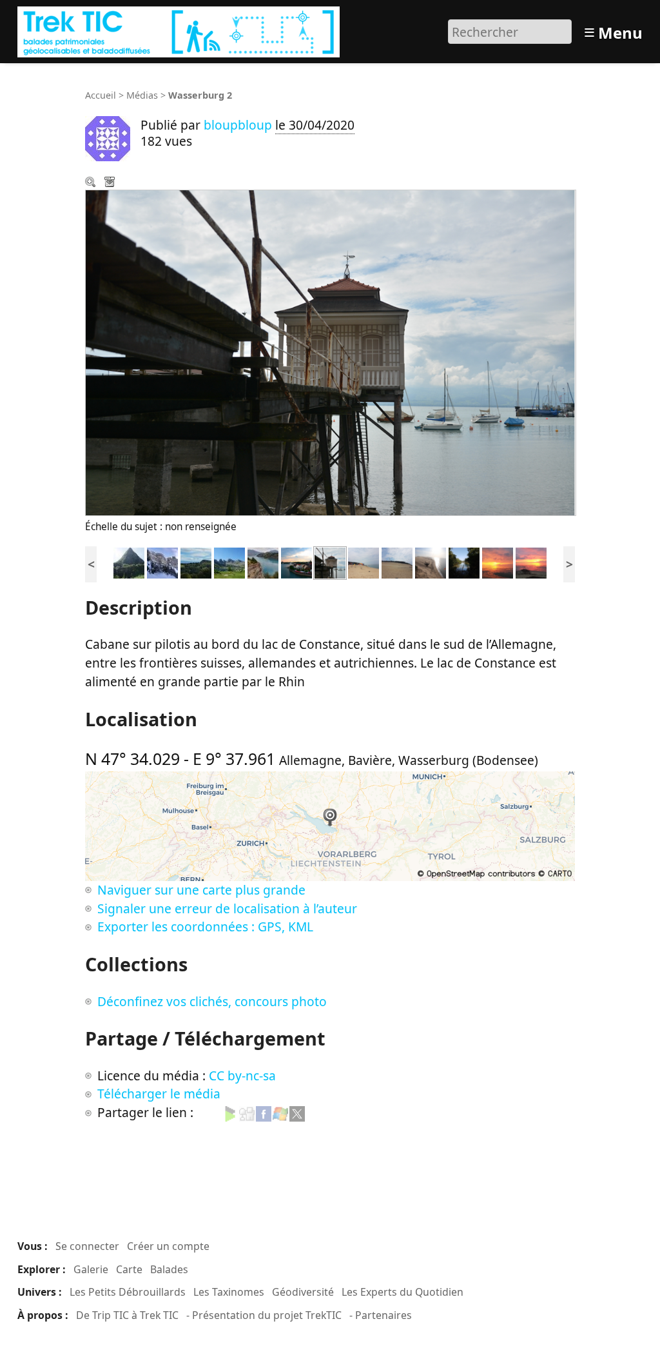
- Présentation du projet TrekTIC (264, 1315)
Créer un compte (168, 1246)
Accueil (100, 95)
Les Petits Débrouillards (128, 1292)
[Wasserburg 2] (330, 561)
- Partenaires (380, 1315)
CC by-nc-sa (242, 1075)
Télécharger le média (110, 183)
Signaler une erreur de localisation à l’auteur (227, 908)
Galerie (90, 1269)
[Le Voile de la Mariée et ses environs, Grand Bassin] (129, 561)
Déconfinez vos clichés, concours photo (212, 1001)
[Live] (280, 1112)
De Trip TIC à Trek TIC (127, 1315)
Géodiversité (303, 1292)
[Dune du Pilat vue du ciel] (430, 561)
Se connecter (87, 1246)
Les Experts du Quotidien (402, 1292)
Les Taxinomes (228, 1292)
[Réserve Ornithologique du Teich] (464, 561)
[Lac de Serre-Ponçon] (263, 561)
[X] (297, 1112)
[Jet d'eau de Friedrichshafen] (296, 561)
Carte (129, 1269)
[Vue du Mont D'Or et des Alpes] (196, 561)
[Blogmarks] (230, 1112)
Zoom (91, 183)
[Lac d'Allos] (229, 561)
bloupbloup (238, 125)
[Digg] (247, 1112)
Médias (142, 95)
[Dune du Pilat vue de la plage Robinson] (397, 561)
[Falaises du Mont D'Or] (162, 561)
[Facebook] (263, 1112)
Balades (169, 1269)
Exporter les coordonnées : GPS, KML (205, 926)
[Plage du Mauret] (497, 561)
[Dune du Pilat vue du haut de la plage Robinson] (363, 561)
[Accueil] (180, 30)
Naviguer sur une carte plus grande (201, 889)
